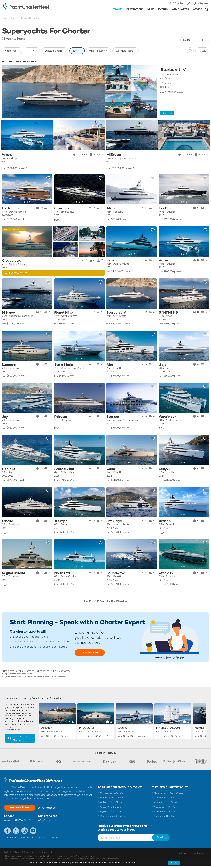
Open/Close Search (206, 9)
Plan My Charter (20, 807)
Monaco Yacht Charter (111, 797)
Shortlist (179, 3)
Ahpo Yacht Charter (164, 816)
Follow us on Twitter (16, 830)
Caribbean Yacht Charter (113, 816)
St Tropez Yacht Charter (112, 792)
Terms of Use (180, 853)
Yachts (118, 9)
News (150, 9)
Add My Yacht (27, 837)
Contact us (48, 807)
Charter (14, 18)
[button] (7, 189)
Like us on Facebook (7, 830)
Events (163, 9)
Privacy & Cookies (198, 853)
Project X (86, 728)
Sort (203, 50)
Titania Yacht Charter (164, 811)
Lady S (122, 728)
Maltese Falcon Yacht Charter (169, 792)
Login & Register (199, 3)
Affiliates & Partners (49, 837)
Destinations (134, 9)
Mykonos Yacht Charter (112, 811)
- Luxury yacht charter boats (32, 6)
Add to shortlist (100, 68)
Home (5, 18)
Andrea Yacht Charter (165, 806)
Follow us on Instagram (24, 830)
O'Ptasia (47, 728)
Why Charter (180, 9)
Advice (197, 9)
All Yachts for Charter (19, 738)
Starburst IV (173, 69)
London (9, 816)
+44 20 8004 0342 (17, 820)
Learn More (129, 863)
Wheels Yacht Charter (165, 797)
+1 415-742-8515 (49, 820)
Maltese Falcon (168, 728)
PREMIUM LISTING (11, 229)
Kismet (199, 728)
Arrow (6, 154)
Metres (187, 39)
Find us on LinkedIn (33, 830)
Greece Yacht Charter (111, 806)
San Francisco (47, 816)
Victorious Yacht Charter (166, 802)
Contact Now (89, 652)
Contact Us (10, 837)
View (167, 113)
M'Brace (113, 154)
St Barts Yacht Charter (111, 802)
